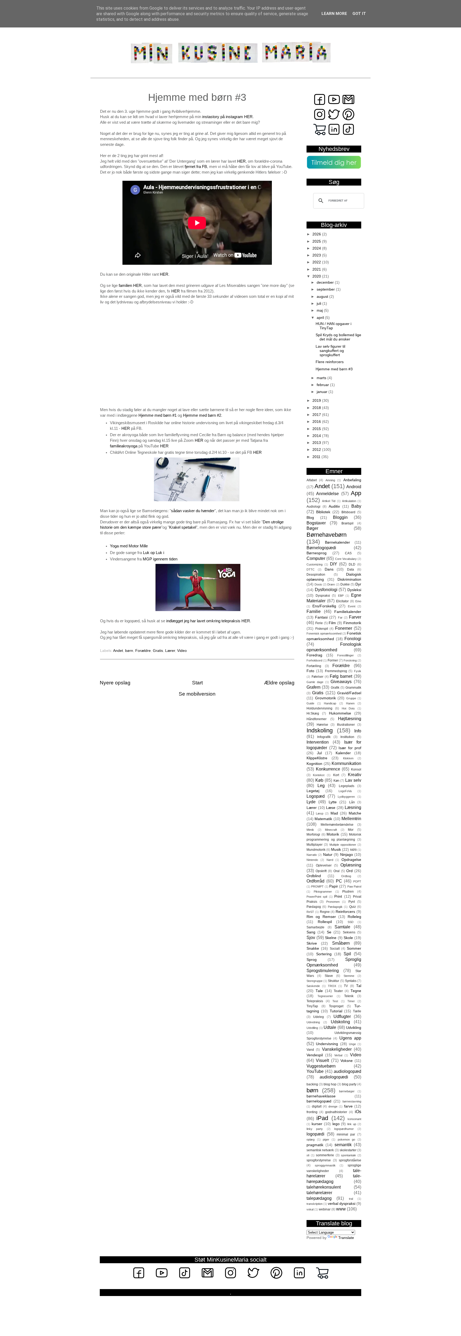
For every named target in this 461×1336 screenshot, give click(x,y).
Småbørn (341, 943)
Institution (347, 737)
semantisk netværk (320, 1150)
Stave (329, 976)
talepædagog (319, 1198)
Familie (314, 611)
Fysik (357, 671)
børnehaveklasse (321, 1096)
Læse (330, 808)
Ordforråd (315, 880)
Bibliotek (323, 512)
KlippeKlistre (317, 758)
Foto (310, 671)
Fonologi (352, 638)
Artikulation (349, 501)
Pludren (348, 891)
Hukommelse (340, 713)
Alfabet (312, 480)
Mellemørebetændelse (337, 825)
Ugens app (350, 1038)
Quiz (352, 907)
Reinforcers (345, 912)
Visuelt (322, 1060)
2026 (317, 234)
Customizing (315, 564)
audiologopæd (347, 1071)
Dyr (358, 584)
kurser (317, 1124)
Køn (336, 781)
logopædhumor (344, 1128)
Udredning (313, 1022)
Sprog (312, 960)
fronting (312, 1112)
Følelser (317, 677)
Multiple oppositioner (342, 844)
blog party (349, 1084)
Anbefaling (352, 480)
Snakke (313, 948)
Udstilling (312, 1027)
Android (353, 486)
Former (333, 660)
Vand (310, 1050)
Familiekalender (347, 612)
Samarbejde (315, 927)
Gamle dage (315, 682)
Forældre (143, 651)
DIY (333, 563)
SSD (350, 922)
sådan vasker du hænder (192, 511)
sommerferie (325, 1155)
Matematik (323, 819)
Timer (351, 1001)
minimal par (346, 1134)
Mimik (310, 829)
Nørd (330, 859)
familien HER (130, 285)
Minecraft (331, 829)
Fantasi (321, 617)
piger (326, 1139)
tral (351, 1198)
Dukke (345, 584)
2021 (317, 269)
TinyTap (312, 1006)
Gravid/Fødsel (349, 693)
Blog (310, 518)
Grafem (313, 687)
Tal (358, 986)
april (321, 318)
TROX (332, 986)
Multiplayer (315, 844)
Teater (338, 991)
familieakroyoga (123, 446)
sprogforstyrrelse (319, 1160)
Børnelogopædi (321, 547)
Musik (336, 850)
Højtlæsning (349, 718)
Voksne (346, 1061)
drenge (332, 1106)
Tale (319, 991)
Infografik (324, 737)
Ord (349, 871)
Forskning (350, 660)
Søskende (313, 986)
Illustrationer (346, 725)
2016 (317, 422)
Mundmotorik (316, 850)
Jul (319, 753)
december (326, 282)
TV (346, 986)
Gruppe (351, 698)
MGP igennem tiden (160, 559)
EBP (341, 595)
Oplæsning (350, 864)
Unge (352, 1044)
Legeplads (346, 786)
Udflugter (342, 1016)
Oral (336, 871)
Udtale (330, 1027)
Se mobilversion (197, 694)
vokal (310, 1209)
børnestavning (352, 1101)
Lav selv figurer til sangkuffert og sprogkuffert (330, 350)
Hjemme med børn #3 (334, 369)
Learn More (334, 13)
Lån (352, 802)
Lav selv (353, 780)
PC (339, 880)
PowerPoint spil (317, 896)
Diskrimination (349, 579)
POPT (357, 881)
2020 (317, 276)
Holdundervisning (319, 708)
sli (308, 1155)
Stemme (349, 975)
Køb (319, 780)
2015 (317, 429)
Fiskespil (321, 629)
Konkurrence (328, 769)
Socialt (335, 948)
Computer (316, 558)
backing (312, 1084)
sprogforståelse (350, 1160)
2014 (317, 436)
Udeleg (318, 1017)
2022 (317, 262)
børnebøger (347, 1091)
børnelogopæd (319, 1101)
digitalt (316, 1106)
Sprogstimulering (323, 970)
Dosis (318, 584)
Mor (350, 830)
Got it (359, 13)
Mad (334, 813)
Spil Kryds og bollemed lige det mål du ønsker (338, 337)
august (323, 297)
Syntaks (350, 981)
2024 (317, 248)
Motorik (333, 834)
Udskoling (340, 1021)
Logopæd (316, 796)
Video (182, 651)
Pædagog (314, 907)
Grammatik (353, 687)
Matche (355, 813)
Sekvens (349, 932)
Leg (321, 785)
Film (332, 623)
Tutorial (336, 1011)
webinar (325, 1209)
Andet (118, 651)
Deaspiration (316, 574)
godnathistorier (336, 1112)
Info (357, 730)
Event (351, 606)
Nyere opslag (115, 682)
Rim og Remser (321, 917)
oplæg (311, 1139)
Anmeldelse (327, 493)
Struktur (333, 981)
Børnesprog (317, 553)
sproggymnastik (325, 1165)
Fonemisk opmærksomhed (324, 633)
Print (338, 896)
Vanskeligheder (337, 1049)
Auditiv (334, 506)
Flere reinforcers (330, 362)
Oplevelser (324, 865)
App (356, 493)
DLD (352, 564)
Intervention (318, 742)
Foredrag (314, 655)
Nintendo (312, 859)
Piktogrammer (323, 891)
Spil (347, 953)
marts (322, 378)
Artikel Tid (328, 501)
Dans (329, 569)
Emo (358, 601)
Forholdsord (314, 660)
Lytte (333, 802)
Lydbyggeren (346, 796)
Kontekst (318, 775)
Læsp (319, 813)
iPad (322, 1118)
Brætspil (347, 523)
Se (329, 932)
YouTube (315, 1071)
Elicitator (342, 601)
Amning (330, 480)
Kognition (314, 764)
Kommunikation (346, 763)
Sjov (311, 937)
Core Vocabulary (346, 558)
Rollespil (325, 922)
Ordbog (346, 876)
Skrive (312, 943)
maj (320, 310)
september (326, 289)
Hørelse (322, 725)
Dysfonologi (326, 589)
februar (323, 385)
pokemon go (346, 1139)
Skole (348, 938)
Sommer (354, 948)
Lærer (170, 651)
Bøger (312, 528)
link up (351, 1124)
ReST (310, 911)
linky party (315, 1128)
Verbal (338, 1055)
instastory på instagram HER (227, 117)
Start (197, 682)
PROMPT (317, 886)
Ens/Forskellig (324, 606)
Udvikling (353, 1028)
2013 (317, 443)
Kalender (343, 753)
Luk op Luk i (154, 553)
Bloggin (340, 517)
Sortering (324, 954)
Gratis (158, 651)
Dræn (331, 584)
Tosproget (336, 1006)
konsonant (354, 1119)
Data (350, 569)
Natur (327, 855)
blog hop (330, 1084)
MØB (353, 849)
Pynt (351, 902)
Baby (356, 506)
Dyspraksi (323, 595)
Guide (310, 703)
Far (340, 617)
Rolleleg (354, 917)
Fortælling (314, 666)
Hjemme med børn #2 (202, 415)
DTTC (311, 569)
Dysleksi (354, 590)
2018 (317, 408)
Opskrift (321, 871)
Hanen (350, 703)
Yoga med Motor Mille (129, 546)
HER (241, 161)
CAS (348, 553)
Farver (355, 617)
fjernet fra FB (196, 167)
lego (336, 1124)
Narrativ (312, 854)
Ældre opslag (279, 682)
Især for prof (350, 748)
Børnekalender (337, 542)
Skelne (330, 938)
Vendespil (315, 1055)
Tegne (356, 991)
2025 (317, 241)
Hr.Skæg (313, 713)
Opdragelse (351, 860)
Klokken (348, 758)
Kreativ (354, 774)
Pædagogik (335, 906)
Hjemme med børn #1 (157, 415)
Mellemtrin (351, 818)
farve (348, 1106)
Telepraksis (315, 1001)
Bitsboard (348, 512)
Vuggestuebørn (321, 1066)
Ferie (319, 623)
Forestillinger (345, 655)
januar (322, 392)
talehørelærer (319, 1192)
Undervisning (327, 1044)
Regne (325, 912)
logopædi (315, 1134)
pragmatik (315, 1145)
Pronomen (333, 901)
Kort (336, 775)
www (341, 1208)
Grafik (335, 687)
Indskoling (320, 730)
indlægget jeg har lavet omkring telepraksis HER (207, 621)
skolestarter (348, 1150)
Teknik (348, 996)
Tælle (357, 1011)
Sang (311, 932)
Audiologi (313, 506)
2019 (317, 401)
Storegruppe (315, 980)
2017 (317, 415)
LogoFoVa (345, 791)
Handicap (330, 703)
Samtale (342, 926)
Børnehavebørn (327, 534)
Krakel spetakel (182, 527)
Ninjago (346, 855)
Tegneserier (325, 996)
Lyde (311, 801)
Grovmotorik (325, 698)
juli (319, 304)
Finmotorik (352, 623)
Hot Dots (348, 708)
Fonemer (343, 628)
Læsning (353, 807)
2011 (316, 457)
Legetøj (313, 791)
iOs (358, 1111)
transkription (315, 1203)
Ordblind (314, 876)
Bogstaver (316, 522)
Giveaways (341, 681)
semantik (343, 1144)
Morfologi (313, 834)
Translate (346, 1238)
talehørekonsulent (324, 1187)
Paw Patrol (354, 886)
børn (129, 651)
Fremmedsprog (336, 671)
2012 (317, 450)
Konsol (356, 769)
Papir (333, 886)
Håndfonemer (317, 719)
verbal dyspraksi (341, 1204)
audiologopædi (334, 1076)
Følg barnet (341, 676)
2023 (317, 255)
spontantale (348, 1155)
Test (335, 1001)
